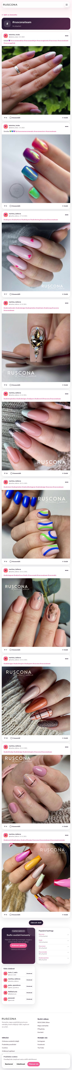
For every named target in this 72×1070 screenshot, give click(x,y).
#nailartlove (16, 220)
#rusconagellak (9, 43)
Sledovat (29, 973)
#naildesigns (8, 664)
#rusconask (32, 575)
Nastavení (9, 1064)
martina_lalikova (15, 214)
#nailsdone (16, 840)
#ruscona (43, 220)
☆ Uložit (65, 118)
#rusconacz (53, 41)
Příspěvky (41, 1029)
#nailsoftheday (26, 840)
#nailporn (30, 399)
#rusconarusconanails (25, 131)
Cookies (5, 1048)
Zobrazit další (36, 923)
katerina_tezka (14, 35)
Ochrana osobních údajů (10, 1041)
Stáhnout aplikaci (18, 945)
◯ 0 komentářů (15, 118)
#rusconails (52, 575)
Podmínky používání (9, 1045)
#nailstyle (40, 308)
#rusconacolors (39, 131)
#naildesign (18, 752)
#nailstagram (8, 575)
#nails (25, 575)
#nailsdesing (35, 220)
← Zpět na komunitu (9, 15)
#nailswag (48, 308)
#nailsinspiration (10, 399)
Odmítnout (21, 1064)
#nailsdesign (20, 308)
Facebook (41, 1045)
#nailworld (39, 399)
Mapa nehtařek (43, 1026)
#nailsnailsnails (9, 308)
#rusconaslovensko (57, 840)
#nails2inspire (19, 664)
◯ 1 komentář (15, 738)
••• (66, 35)
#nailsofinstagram (29, 487)
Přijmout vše (33, 1064)
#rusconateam (63, 41)
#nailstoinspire (28, 752)
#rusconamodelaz (17, 41)
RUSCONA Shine (44, 1022)
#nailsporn (8, 220)
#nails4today (8, 752)
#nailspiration (31, 308)
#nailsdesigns (21, 399)
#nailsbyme (25, 220)
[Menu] (66, 5)
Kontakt (41, 1032)
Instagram (41, 1041)
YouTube (41, 1048)
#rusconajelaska (43, 41)
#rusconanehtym (30, 41)
